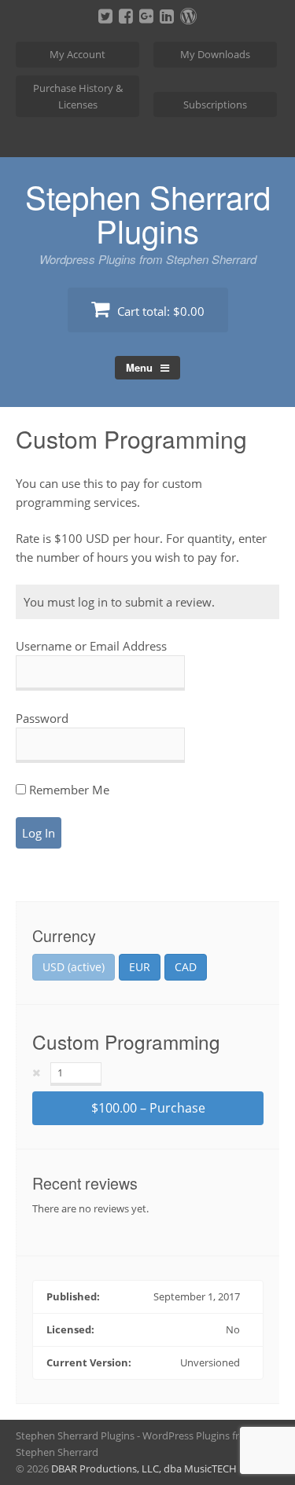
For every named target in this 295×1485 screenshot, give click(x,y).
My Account (77, 54)
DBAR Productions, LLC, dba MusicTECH (144, 1468)
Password (42, 718)
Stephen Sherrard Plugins (148, 213)
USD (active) (73, 966)
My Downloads (215, 54)
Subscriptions (215, 104)
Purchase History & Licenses (78, 96)
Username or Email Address (91, 646)
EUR (139, 966)
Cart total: (159, 311)
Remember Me (67, 790)
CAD (186, 966)
